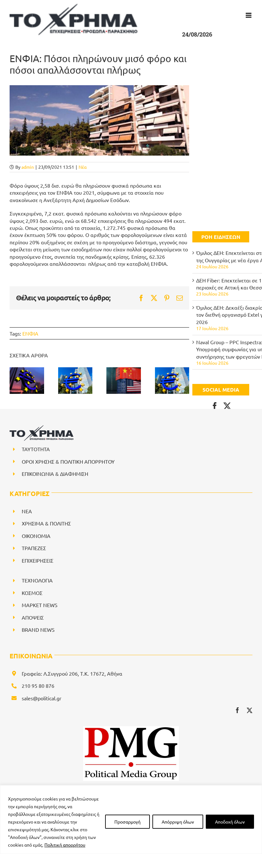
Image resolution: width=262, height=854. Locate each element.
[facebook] (237, 710)
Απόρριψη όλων (178, 822)
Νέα (83, 167)
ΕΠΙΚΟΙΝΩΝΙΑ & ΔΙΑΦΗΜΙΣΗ (55, 473)
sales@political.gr (41, 698)
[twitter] (249, 710)
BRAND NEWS (38, 629)
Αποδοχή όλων (230, 822)
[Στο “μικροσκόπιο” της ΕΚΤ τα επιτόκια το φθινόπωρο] (27, 380)
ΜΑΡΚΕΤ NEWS (40, 605)
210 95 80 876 (38, 685)
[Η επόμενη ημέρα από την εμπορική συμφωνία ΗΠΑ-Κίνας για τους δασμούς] (123, 380)
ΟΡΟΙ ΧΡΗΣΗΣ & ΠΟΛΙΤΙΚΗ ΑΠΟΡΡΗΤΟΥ (68, 461)
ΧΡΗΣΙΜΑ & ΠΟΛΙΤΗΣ (46, 523)
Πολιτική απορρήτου (64, 845)
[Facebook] (215, 406)
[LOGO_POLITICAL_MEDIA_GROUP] (131, 729)
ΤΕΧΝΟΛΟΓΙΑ (37, 580)
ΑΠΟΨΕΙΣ (33, 617)
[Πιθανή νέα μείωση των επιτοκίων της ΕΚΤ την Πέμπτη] (75, 380)
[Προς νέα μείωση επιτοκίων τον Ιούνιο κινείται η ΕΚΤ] (172, 380)
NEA (27, 511)
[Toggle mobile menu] (249, 15)
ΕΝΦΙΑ (30, 333)
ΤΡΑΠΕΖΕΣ (34, 548)
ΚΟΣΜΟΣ (32, 593)
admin (27, 167)
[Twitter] (227, 406)
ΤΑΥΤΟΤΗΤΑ (36, 449)
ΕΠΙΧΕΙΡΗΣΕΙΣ (37, 560)
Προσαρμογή (127, 822)
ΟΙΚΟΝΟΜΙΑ (36, 536)
